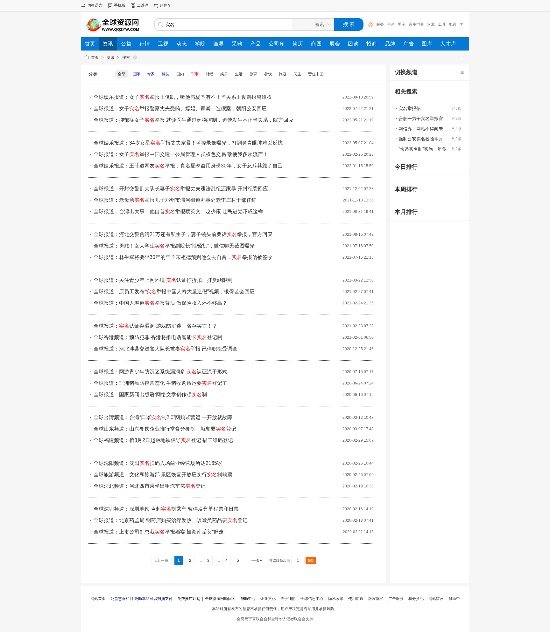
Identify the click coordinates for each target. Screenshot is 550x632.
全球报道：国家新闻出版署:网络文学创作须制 (150, 394)
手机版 (119, 5)
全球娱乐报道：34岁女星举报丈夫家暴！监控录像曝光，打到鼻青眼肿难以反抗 (188, 143)
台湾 (391, 24)
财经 (209, 74)
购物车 (165, 5)
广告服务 (396, 598)
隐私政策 (335, 598)
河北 (431, 24)
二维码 (142, 5)
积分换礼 (416, 598)
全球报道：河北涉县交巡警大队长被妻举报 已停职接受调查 (165, 348)
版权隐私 (376, 598)
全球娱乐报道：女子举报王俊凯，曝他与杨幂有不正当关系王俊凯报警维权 (183, 97)
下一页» (255, 560)
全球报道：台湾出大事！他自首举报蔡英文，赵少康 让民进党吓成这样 (178, 211)
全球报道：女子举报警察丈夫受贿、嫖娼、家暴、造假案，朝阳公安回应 (180, 108)
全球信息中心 (311, 598)
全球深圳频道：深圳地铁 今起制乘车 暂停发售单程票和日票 (166, 509)
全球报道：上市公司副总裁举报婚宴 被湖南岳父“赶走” (159, 531)
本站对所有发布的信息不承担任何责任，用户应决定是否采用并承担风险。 (275, 609)
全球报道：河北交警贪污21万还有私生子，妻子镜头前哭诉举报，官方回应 (183, 234)
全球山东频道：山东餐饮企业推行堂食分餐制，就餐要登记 (165, 429)
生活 (239, 74)
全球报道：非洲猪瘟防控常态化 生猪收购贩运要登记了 (160, 383)
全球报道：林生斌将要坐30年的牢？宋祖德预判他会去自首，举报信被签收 (183, 257)
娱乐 (224, 74)
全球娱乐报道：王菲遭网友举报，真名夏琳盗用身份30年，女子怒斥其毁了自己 (188, 165)
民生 (297, 74)
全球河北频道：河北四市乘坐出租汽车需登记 (150, 486)
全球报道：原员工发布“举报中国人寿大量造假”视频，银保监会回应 (174, 291)
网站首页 (98, 598)
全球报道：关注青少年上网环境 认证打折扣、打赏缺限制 (163, 280)
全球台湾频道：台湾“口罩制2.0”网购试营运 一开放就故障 (163, 417)
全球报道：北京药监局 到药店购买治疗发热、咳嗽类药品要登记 (171, 520)
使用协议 (355, 598)
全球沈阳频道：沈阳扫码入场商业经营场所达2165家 (158, 463)
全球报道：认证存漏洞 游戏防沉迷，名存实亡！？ (155, 326)
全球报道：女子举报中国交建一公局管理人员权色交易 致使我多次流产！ (181, 154)
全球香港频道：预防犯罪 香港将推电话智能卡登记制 (158, 337)
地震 (452, 24)
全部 (121, 74)
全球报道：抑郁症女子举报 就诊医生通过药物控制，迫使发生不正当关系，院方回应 (193, 120)
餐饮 (268, 74)
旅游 (282, 74)
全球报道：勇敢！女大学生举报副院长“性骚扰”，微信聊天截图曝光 (174, 245)
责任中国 (315, 74)
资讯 (110, 57)
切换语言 (94, 5)
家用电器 (416, 24)
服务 (380, 24)
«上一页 (161, 560)
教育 (253, 74)
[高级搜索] (368, 24)
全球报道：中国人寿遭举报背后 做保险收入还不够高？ (160, 303)
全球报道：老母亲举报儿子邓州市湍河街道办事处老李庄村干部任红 (175, 200)
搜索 (126, 57)
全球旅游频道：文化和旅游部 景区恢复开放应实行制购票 (163, 474)
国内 (180, 74)
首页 (95, 57)
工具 (442, 24)
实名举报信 (409, 108)
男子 (401, 24)
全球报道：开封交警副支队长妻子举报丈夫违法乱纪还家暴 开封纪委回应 (181, 188)
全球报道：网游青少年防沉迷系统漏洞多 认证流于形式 (160, 371)
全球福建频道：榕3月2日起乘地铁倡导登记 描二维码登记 (163, 440)
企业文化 (268, 598)
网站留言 (436, 598)
